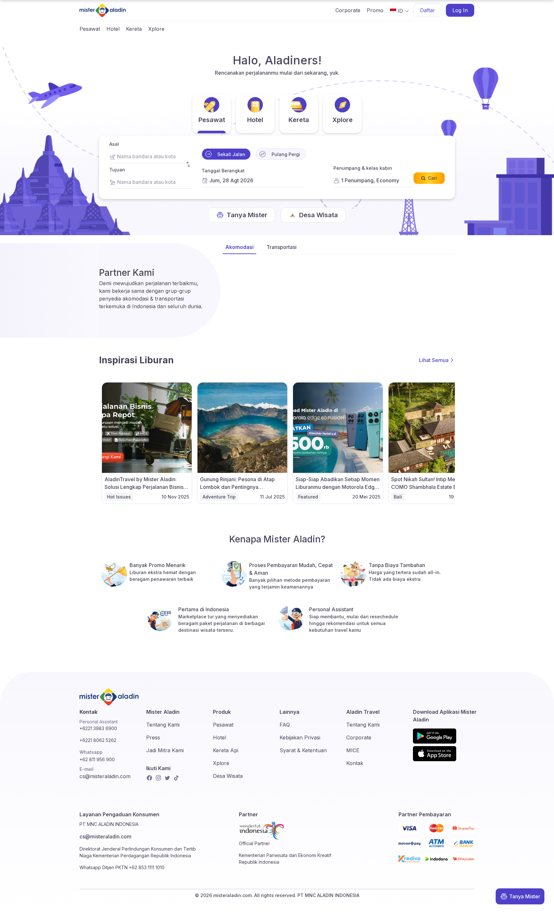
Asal (114, 144)
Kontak (354, 763)
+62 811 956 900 (97, 759)
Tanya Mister (524, 896)
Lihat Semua (434, 360)
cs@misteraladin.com (105, 776)
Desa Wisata (228, 776)
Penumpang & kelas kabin (362, 168)
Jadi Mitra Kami (165, 750)
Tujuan (117, 169)
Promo (375, 10)
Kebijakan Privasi (300, 737)
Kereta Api (225, 750)
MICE (352, 750)
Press (153, 737)
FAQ (285, 724)
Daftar (427, 10)
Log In (460, 10)
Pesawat (90, 29)
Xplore (156, 29)
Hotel (113, 29)
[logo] (103, 10)
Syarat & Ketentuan (303, 750)
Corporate (347, 10)
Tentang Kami (163, 724)
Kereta (134, 29)
